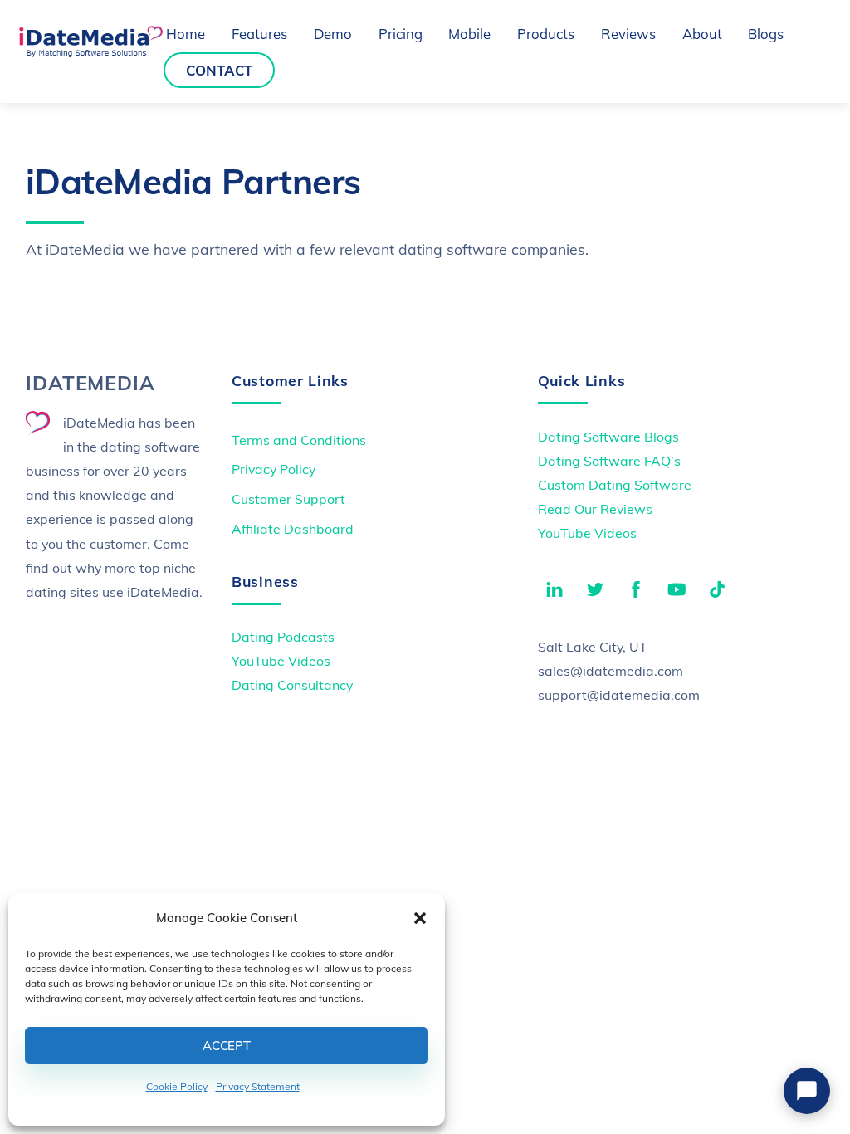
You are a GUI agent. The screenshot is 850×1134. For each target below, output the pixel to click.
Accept (227, 1045)
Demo (333, 33)
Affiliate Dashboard (293, 529)
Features (259, 33)
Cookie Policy (177, 1086)
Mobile (469, 33)
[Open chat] (807, 1091)
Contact (219, 70)
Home (185, 33)
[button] (420, 918)
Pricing (401, 33)
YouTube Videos (587, 533)
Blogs (766, 33)
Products (545, 33)
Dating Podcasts (283, 636)
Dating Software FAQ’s (609, 460)
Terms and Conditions (299, 440)
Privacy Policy (273, 469)
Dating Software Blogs (608, 436)
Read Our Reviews (595, 509)
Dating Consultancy (292, 685)
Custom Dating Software (614, 485)
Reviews (628, 33)
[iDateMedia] (90, 51)
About (702, 33)
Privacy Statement (258, 1086)
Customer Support (288, 499)
